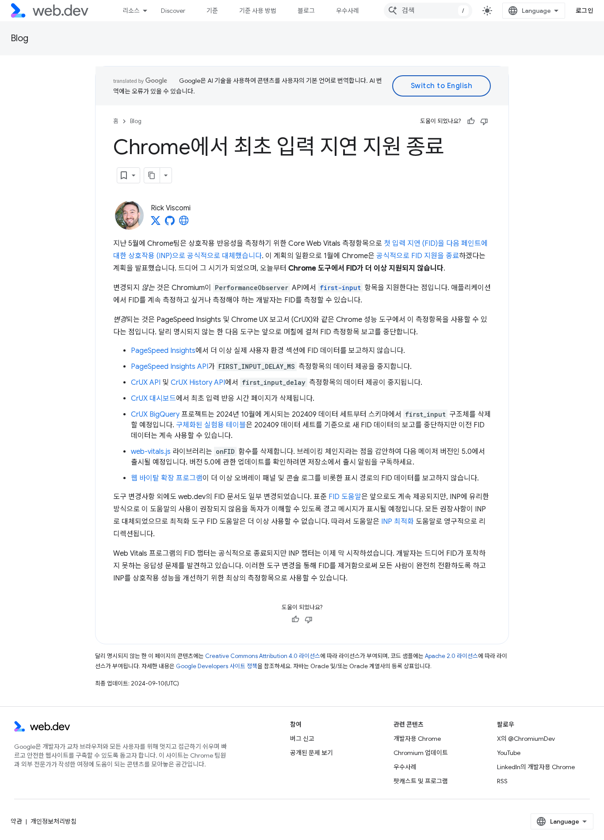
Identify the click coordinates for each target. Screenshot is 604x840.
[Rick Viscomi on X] (156, 223)
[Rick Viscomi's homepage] (184, 223)
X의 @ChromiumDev (526, 739)
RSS (502, 781)
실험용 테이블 (225, 425)
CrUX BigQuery (155, 414)
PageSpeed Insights (163, 350)
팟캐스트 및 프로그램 (421, 781)
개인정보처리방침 (53, 821)
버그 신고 (302, 739)
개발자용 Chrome (417, 739)
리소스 (131, 11)
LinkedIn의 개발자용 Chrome (536, 767)
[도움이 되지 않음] (484, 121)
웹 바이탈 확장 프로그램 (167, 478)
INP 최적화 (397, 521)
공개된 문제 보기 (311, 753)
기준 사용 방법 (257, 11)
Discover (173, 11)
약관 (16, 821)
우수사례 (347, 11)
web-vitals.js (151, 451)
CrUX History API (198, 382)
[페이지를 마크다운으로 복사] (152, 175)
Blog (19, 38)
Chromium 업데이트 (421, 753)
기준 (212, 11)
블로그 (306, 11)
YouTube (508, 753)
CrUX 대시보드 (153, 398)
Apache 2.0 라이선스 (451, 656)
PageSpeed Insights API (169, 366)
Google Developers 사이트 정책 (216, 666)
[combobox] (428, 11)
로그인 (585, 11)
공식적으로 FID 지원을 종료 (417, 256)
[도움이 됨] (471, 121)
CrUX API (146, 382)
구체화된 (189, 425)
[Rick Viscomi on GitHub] (170, 223)
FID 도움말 (345, 496)
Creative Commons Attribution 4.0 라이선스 (262, 656)
